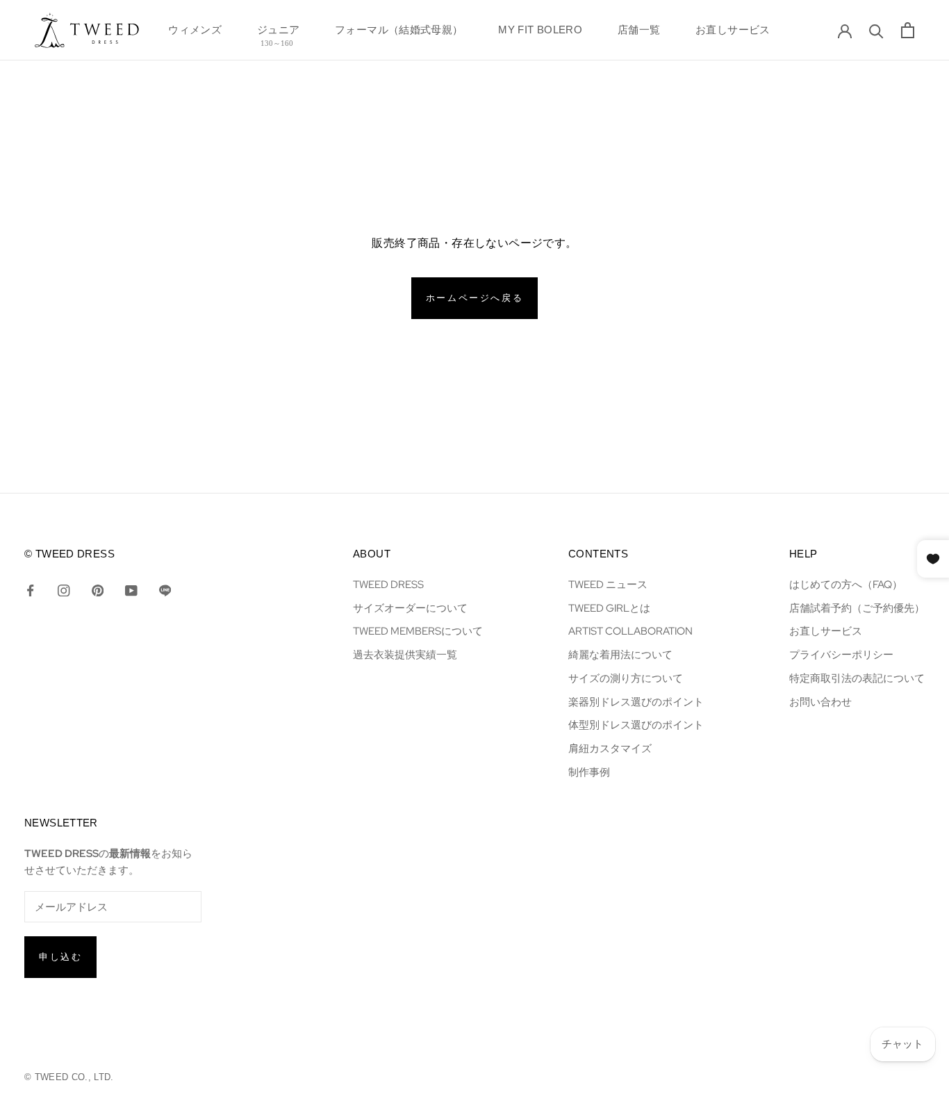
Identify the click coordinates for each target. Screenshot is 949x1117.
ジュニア (278, 34)
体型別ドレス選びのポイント (636, 724)
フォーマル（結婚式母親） (399, 34)
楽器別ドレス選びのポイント (636, 701)
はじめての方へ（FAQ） (845, 584)
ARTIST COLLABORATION (630, 630)
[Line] (165, 589)
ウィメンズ (195, 34)
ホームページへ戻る (474, 298)
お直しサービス (732, 34)
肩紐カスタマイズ (610, 748)
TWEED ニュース (607, 584)
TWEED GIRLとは (609, 607)
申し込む (60, 957)
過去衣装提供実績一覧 (405, 654)
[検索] (876, 30)
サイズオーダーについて (410, 607)
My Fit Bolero (540, 34)
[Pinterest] (98, 589)
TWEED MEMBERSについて (418, 630)
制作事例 (589, 771)
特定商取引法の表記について (857, 678)
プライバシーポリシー (841, 654)
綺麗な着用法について (620, 654)
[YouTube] (131, 589)
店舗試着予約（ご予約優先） (857, 607)
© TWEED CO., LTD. (69, 1077)
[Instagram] (63, 589)
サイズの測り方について (625, 678)
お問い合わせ (820, 701)
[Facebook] (30, 589)
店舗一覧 (639, 34)
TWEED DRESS (388, 584)
